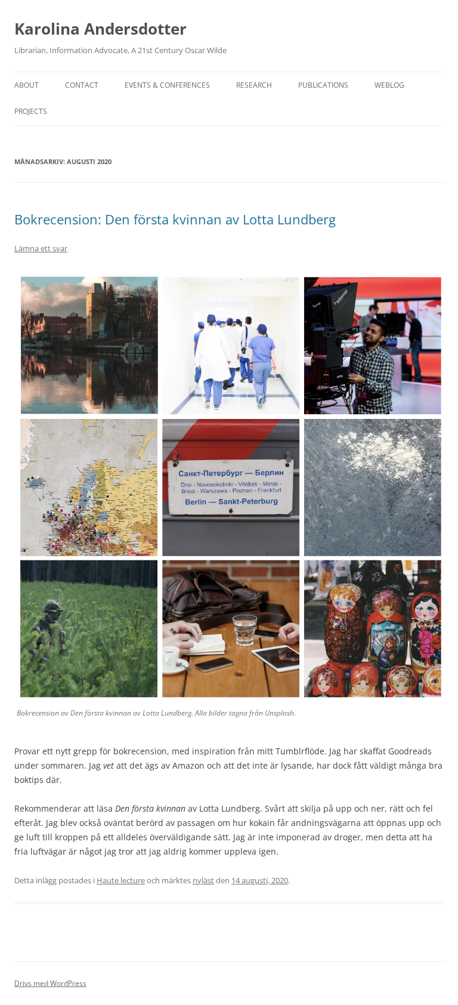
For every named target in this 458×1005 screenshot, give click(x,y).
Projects (30, 111)
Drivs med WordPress (50, 983)
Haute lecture (121, 880)
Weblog (389, 85)
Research (254, 85)
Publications (323, 85)
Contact (81, 85)
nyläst (203, 880)
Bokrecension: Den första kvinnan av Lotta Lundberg (175, 219)
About (26, 85)
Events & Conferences (167, 85)
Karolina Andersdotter (100, 28)
